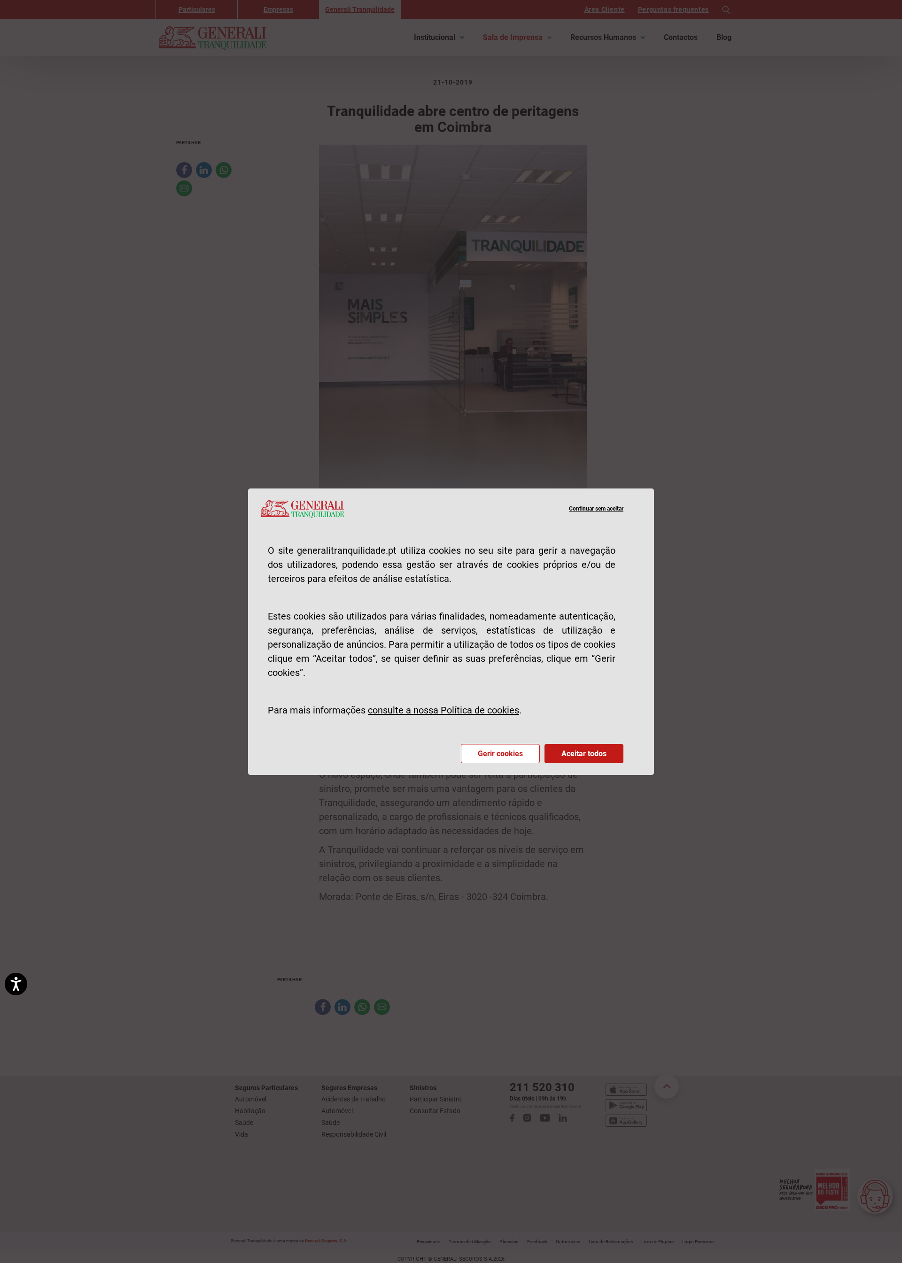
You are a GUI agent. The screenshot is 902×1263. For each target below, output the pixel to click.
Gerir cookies (500, 753)
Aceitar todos (584, 753)
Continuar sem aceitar (596, 508)
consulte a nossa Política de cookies (443, 710)
